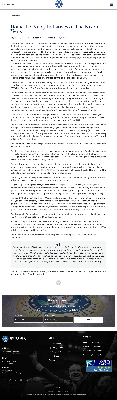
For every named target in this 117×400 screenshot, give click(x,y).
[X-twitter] (15, 380)
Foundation (53, 360)
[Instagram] (9, 380)
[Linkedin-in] (27, 380)
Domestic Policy (53, 38)
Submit (89, 319)
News (63, 38)
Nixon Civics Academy (92, 346)
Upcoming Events (56, 348)
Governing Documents (92, 355)
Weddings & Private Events (60, 352)
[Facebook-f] (4, 380)
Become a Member (91, 342)
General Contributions (92, 350)
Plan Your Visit (55, 343)
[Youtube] (21, 380)
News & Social (55, 356)
